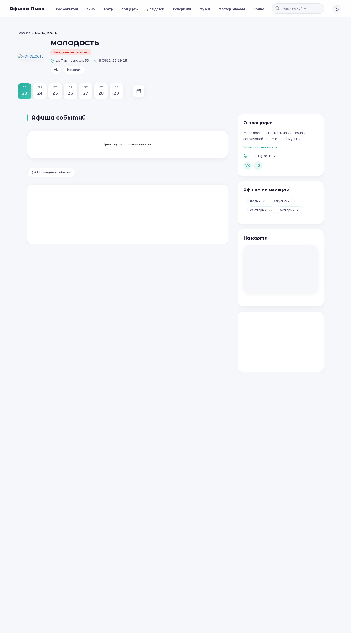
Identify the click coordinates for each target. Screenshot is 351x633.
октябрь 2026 (290, 210)
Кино (90, 8)
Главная (24, 33)
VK (56, 70)
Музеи (205, 8)
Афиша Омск (27, 8)
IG (258, 166)
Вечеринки (182, 8)
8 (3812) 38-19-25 (263, 156)
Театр (108, 8)
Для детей (155, 8)
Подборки (261, 8)
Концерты (130, 8)
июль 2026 (258, 201)
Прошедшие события (54, 172)
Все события (67, 8)
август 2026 (283, 201)
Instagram (74, 70)
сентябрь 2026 (261, 210)
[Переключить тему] (336, 8)
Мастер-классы (232, 8)
